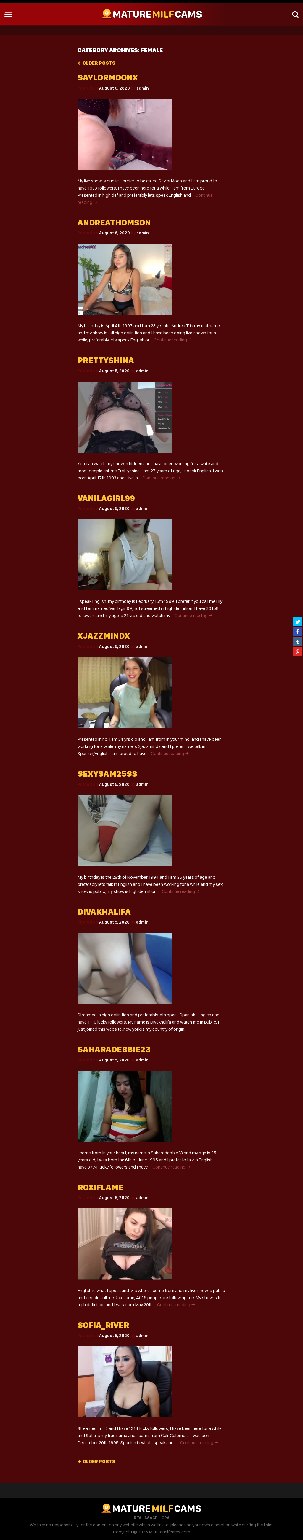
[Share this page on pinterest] (297, 651)
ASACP (150, 1517)
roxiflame (100, 1187)
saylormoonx (108, 77)
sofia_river (103, 1325)
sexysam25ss (107, 774)
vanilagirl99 (106, 498)
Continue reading (173, 340)
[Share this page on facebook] (297, 631)
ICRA (165, 1517)
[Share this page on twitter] (297, 621)
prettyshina (106, 360)
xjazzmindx (104, 636)
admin (142, 88)
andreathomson (114, 223)
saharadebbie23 (114, 1049)
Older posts (96, 63)
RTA (137, 1517)
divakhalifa (104, 912)
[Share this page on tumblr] (297, 641)
